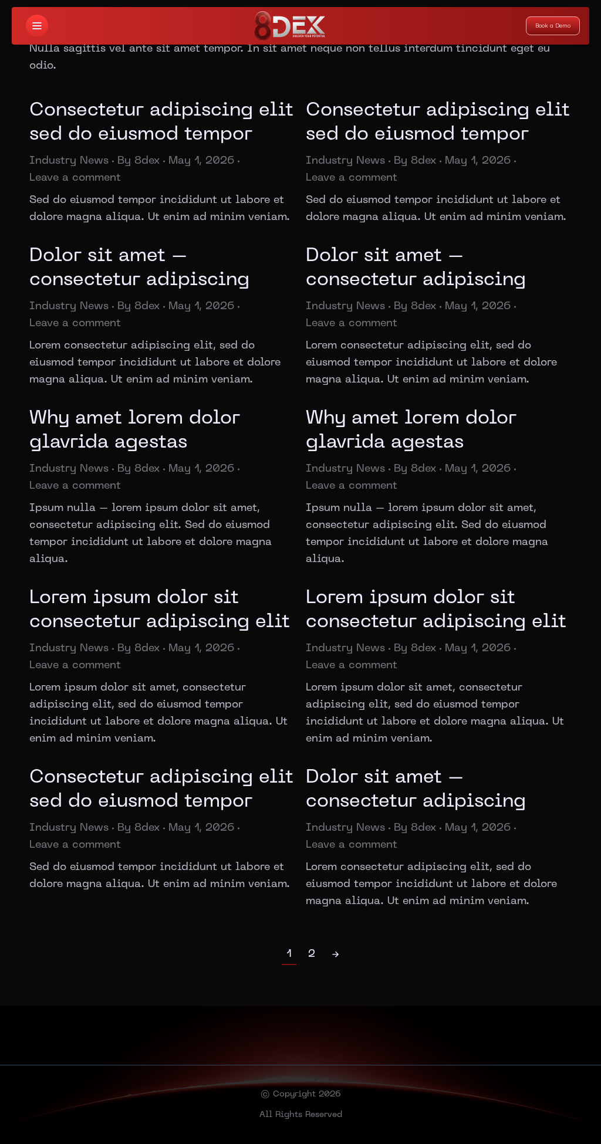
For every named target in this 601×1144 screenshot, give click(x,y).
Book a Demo (552, 25)
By (138, 161)
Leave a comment (75, 178)
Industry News (69, 161)
